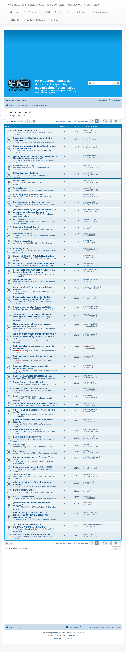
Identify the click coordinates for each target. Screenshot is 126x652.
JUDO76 (19, 477)
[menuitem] (24, 100)
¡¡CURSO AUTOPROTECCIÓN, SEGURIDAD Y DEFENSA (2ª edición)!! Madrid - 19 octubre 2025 (34, 336)
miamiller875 (20, 329)
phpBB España (72, 635)
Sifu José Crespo (22, 292)
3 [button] (103, 121)
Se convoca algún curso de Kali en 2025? (32, 467)
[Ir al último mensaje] (94, 130)
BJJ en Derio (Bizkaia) (23, 166)
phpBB (56, 633)
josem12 (19, 235)
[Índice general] (20, 84)
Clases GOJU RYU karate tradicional (30, 388)
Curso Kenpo (19, 444)
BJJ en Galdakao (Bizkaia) (25, 173)
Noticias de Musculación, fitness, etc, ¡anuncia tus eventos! (31, 367)
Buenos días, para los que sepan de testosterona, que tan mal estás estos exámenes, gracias (30, 514)
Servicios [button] (15, 19)
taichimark (20, 301)
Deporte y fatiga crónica (24, 396)
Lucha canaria (19, 181)
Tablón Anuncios (100, 12)
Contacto (55, 19)
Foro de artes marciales (46, 142)
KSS (17, 507)
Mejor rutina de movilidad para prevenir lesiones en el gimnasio (32, 325)
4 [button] (106, 121)
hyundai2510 (21, 282)
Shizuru (19, 384)
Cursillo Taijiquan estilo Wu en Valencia (32, 534)
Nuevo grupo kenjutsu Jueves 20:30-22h (32, 307)
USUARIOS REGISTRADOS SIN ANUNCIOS (33, 256)
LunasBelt (19, 160)
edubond (19, 204)
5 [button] (110, 121)
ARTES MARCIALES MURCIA (27, 429)
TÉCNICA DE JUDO (22, 474)
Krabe (18, 398)
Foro (68, 12)
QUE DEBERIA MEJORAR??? (27, 437)
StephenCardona (22, 274)
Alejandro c (20, 519)
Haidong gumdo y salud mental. (28, 194)
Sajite (18, 168)
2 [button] (99, 121)
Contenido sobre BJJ (23, 233)
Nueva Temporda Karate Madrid (28, 382)
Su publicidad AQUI (36, 19)
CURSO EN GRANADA (23, 490)
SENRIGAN (20, 432)
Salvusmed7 (20, 250)
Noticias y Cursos (52, 12)
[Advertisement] (63, 53)
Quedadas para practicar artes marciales (32, 202)
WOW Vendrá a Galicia (23, 219)
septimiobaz (20, 469)
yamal (18, 266)
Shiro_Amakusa (22, 309)
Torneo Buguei (20, 188)
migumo (19, 243)
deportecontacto (22, 222)
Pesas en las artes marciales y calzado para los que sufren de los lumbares (34, 271)
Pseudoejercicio (20, 248)
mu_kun (19, 486)
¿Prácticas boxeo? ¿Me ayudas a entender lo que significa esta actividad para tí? (34, 211)
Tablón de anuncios (46, 190)
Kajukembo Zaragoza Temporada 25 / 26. (32, 376)
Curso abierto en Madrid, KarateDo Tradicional (35, 403)
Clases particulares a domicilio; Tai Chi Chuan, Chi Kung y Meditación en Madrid (32, 298)
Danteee (19, 439)
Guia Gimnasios (31, 12)
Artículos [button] (80, 12)
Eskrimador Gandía (23, 529)
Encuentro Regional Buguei (26, 227)
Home (15, 12)
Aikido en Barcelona (22, 241)
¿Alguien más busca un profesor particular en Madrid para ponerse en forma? (35, 157)
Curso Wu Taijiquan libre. (25, 130)
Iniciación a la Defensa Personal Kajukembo (34, 263)
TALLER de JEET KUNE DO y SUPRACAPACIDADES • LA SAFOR (29, 526)
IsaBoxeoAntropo (22, 214)
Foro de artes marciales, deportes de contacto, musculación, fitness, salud (53, 4)
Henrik (18, 424)
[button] (91, 121)
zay (17, 190)
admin (18, 258)
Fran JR (19, 133)
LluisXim (19, 197)
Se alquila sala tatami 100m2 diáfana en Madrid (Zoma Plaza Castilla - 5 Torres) (32, 315)
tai (17, 142)
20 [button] (116, 121)
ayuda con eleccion (22, 280)
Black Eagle (20, 150)
